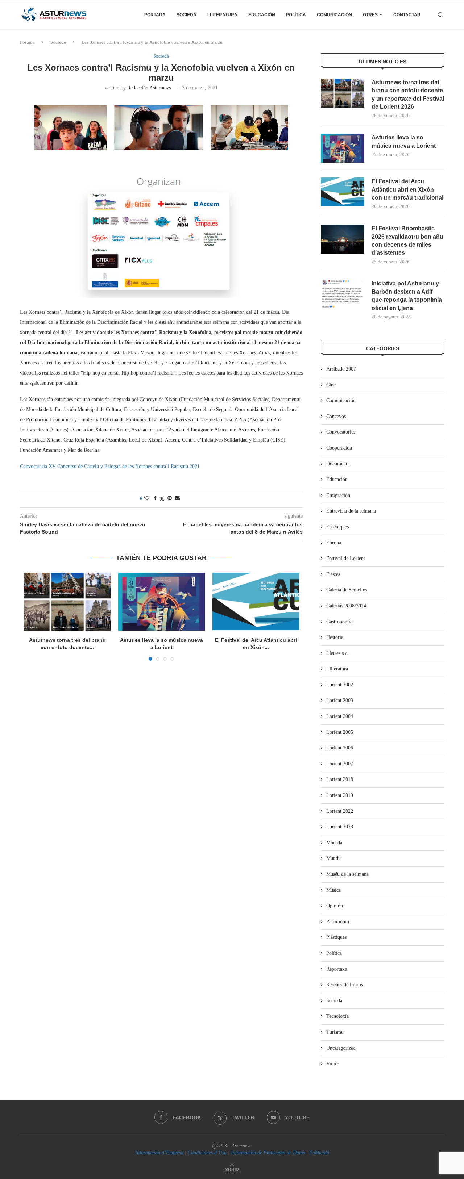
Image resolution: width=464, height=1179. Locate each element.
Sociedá (186, 14)
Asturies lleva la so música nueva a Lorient (404, 141)
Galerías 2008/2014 (346, 606)
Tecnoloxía (337, 1016)
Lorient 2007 (339, 763)
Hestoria (334, 637)
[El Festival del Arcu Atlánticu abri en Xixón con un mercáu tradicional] (255, 602)
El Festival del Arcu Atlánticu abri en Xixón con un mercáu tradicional (407, 189)
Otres (370, 14)
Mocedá (334, 842)
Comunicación (334, 14)
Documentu (338, 464)
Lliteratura (222, 14)
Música (333, 890)
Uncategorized (341, 1048)
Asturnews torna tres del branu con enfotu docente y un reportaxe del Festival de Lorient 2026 (408, 94)
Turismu (335, 1032)
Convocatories (340, 432)
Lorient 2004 (339, 716)
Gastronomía (339, 621)
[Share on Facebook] (155, 498)
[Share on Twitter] (162, 499)
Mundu (333, 858)
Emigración (338, 495)
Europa (333, 542)
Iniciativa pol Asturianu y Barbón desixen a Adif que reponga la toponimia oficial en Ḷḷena (407, 295)
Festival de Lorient (345, 558)
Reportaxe (336, 969)
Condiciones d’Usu (207, 1152)
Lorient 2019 (339, 795)
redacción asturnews (149, 88)
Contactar (406, 14)
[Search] (440, 14)
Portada (155, 14)
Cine (331, 385)
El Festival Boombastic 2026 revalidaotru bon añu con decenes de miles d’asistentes (407, 240)
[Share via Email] (177, 498)
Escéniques (337, 527)
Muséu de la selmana (347, 874)
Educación (261, 14)
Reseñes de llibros (344, 984)
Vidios (332, 1063)
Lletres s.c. (337, 653)
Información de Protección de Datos (268, 1152)
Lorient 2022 (339, 811)
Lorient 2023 (339, 826)
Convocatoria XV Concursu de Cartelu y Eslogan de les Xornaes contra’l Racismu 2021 (110, 466)
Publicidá (319, 1152)
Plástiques (336, 937)
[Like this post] (146, 498)
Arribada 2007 (341, 369)
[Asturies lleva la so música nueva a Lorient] (161, 602)
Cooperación (339, 448)
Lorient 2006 (339, 748)
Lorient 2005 (339, 732)
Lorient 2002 (339, 684)
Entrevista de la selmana (351, 511)
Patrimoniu (337, 921)
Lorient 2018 (339, 779)
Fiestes (333, 574)
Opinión (334, 905)
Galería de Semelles (346, 590)
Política (296, 14)
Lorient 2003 (339, 700)
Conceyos (336, 416)
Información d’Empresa (159, 1152)
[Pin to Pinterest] (169, 498)
